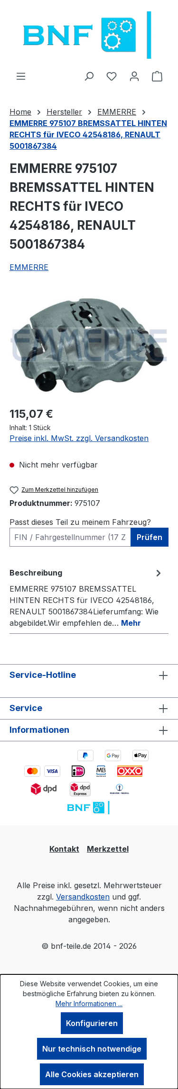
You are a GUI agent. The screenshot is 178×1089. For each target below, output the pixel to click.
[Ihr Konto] (134, 75)
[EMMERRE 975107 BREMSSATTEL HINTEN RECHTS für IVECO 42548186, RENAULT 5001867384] (89, 345)
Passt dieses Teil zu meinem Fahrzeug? (80, 522)
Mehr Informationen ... (89, 1003)
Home (20, 112)
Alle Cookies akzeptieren (92, 1074)
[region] (89, 345)
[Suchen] (88, 75)
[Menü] (20, 75)
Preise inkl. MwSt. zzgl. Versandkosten (79, 438)
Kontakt (64, 849)
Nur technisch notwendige (91, 1048)
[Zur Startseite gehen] (89, 35)
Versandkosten (83, 896)
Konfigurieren (92, 1023)
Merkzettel (108, 849)
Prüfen (149, 537)
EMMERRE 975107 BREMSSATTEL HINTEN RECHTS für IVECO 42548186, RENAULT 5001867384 (88, 134)
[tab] (86, 597)
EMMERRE (28, 267)
